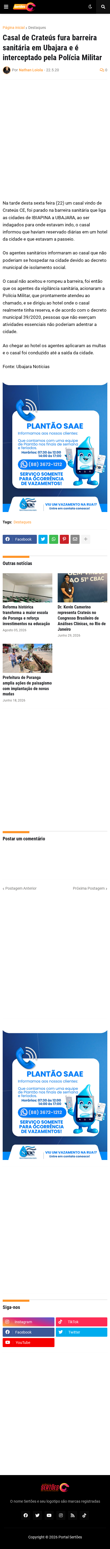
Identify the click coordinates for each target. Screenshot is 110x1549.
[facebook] (25, 1515)
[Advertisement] (55, 139)
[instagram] (60, 1515)
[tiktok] (84, 1515)
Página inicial (14, 27)
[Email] (75, 539)
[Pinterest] (64, 539)
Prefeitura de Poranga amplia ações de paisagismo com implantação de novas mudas (27, 685)
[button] (6, 6)
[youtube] (49, 1515)
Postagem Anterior (21, 888)
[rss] (72, 1515)
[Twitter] (43, 539)
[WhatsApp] (53, 539)
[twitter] (37, 1515)
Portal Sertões (70, 1537)
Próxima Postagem (89, 888)
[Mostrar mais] (85, 539)
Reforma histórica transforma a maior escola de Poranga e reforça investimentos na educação (26, 615)
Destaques (37, 27)
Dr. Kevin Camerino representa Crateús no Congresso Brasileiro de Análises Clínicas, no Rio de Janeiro (82, 618)
